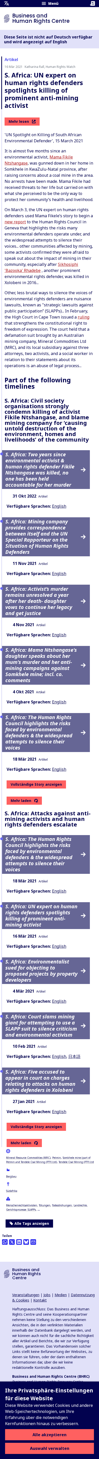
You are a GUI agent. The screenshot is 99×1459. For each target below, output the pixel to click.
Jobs (47, 1294)
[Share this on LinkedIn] (19, 1242)
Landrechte (80, 1205)
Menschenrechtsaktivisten (21, 1205)
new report (15, 222)
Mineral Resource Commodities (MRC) (28, 1157)
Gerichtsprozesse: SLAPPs (21, 1209)
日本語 (74, 1056)
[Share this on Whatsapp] (5, 1242)
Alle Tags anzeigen (31, 1223)
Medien (61, 1294)
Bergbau (11, 1176)
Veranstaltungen (25, 1294)
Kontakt (40, 1300)
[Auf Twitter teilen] (12, 1242)
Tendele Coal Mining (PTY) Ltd (76, 1162)
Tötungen (44, 1205)
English (59, 506)
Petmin (56, 1157)
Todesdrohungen (62, 1205)
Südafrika (11, 1191)
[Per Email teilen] (33, 1242)
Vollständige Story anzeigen (36, 784)
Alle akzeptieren (49, 1434)
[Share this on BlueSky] (26, 1242)
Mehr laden (21, 800)
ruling (83, 317)
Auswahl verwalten (49, 1448)
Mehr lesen (19, 121)
